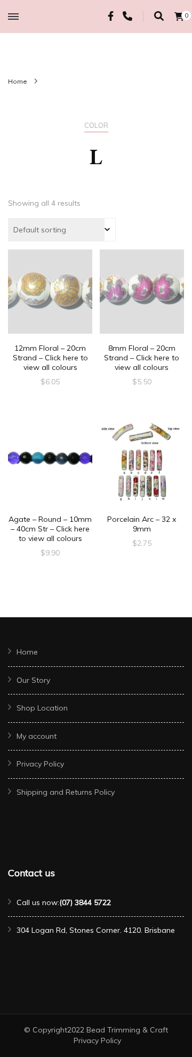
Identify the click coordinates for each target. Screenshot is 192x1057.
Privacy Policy (40, 764)
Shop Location (42, 708)
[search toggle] (159, 16)
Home (27, 652)
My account (37, 736)
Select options (50, 301)
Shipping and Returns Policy (66, 792)
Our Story (33, 680)
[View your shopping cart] (179, 16)
